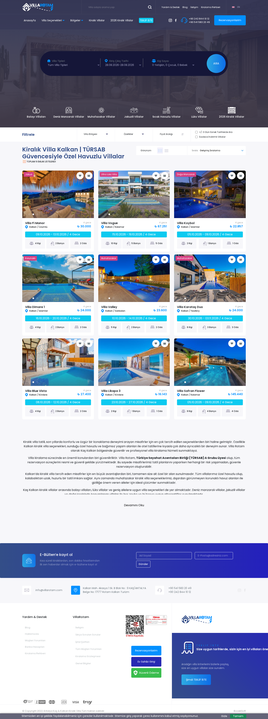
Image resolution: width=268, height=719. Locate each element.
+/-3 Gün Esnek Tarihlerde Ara (215, 132)
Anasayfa (30, 20)
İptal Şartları (82, 642)
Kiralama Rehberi (210, 7)
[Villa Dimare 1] (69, 278)
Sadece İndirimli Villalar (212, 136)
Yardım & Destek (171, 7)
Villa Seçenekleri (52, 20)
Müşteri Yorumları (35, 640)
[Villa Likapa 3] (145, 362)
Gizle (224, 716)
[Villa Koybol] (210, 194)
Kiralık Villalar (97, 20)
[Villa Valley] (145, 278)
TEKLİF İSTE (146, 20)
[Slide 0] (29, 214)
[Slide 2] (37, 214)
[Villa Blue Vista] (69, 362)
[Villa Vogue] (145, 194)
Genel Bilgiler (83, 663)
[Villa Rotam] (37, 7)
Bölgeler (75, 20)
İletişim (194, 7)
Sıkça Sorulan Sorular (88, 634)
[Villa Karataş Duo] (221, 278)
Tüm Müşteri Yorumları (88, 649)
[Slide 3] (117, 214)
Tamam (238, 716)
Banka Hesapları (34, 647)
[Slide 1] (33, 214)
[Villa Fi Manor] (62, 194)
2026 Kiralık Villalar (121, 20)
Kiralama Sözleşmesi (87, 656)
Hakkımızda (32, 634)
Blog (185, 7)
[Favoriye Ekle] (80, 175)
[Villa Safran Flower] (229, 362)
